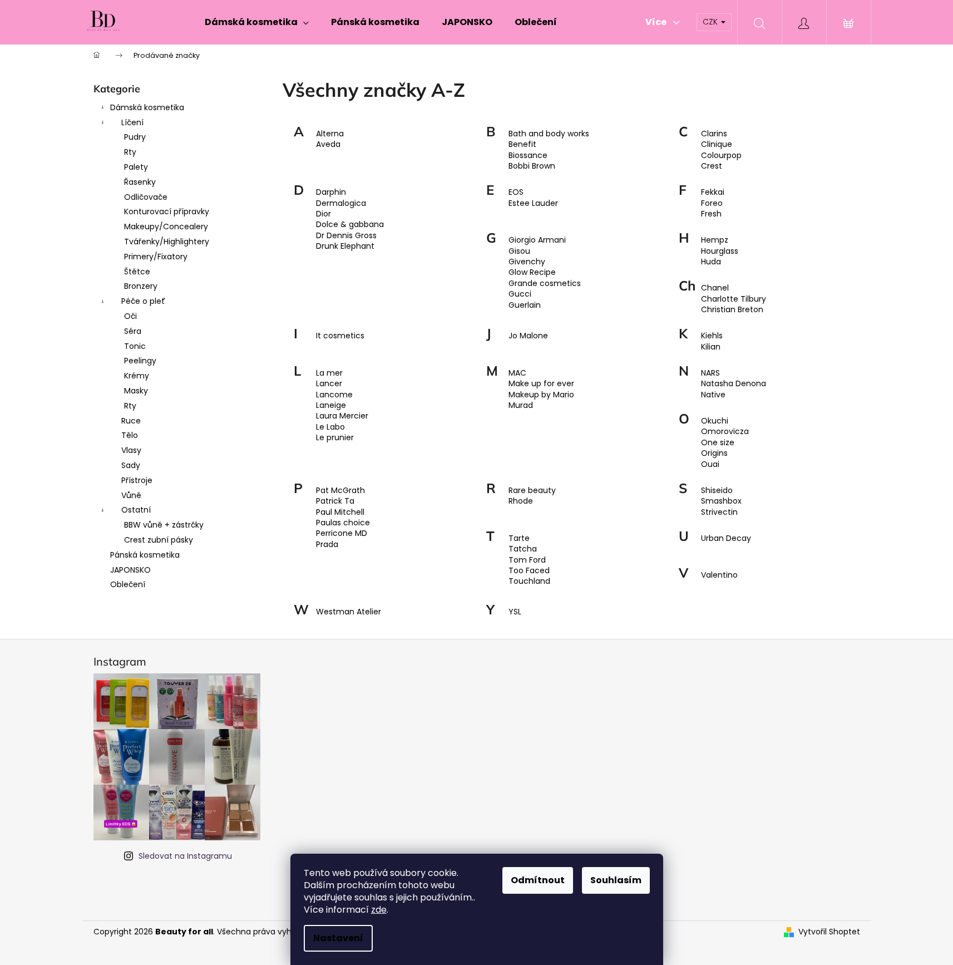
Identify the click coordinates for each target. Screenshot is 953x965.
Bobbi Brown (531, 166)
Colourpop (721, 155)
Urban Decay (726, 538)
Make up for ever (541, 383)
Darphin (331, 192)
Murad (520, 405)
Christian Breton (732, 309)
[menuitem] (257, 22)
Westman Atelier (348, 612)
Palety (136, 167)
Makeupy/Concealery (166, 226)
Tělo (129, 435)
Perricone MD (341, 533)
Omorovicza (725, 431)
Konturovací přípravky (166, 211)
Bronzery (140, 286)
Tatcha (522, 549)
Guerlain (524, 305)
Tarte (519, 538)
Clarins (714, 134)
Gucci (519, 294)
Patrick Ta (335, 501)
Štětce (137, 271)
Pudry (135, 136)
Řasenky (140, 182)
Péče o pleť (143, 301)
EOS (516, 192)
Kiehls (712, 336)
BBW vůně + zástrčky (164, 524)
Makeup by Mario (541, 395)
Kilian (710, 347)
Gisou (519, 251)
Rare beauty (532, 490)
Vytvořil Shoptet (829, 932)
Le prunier (335, 437)
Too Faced (529, 570)
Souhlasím (615, 880)
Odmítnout (538, 880)
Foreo (712, 203)
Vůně (131, 495)
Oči (130, 316)
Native (713, 395)
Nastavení (338, 938)
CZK (711, 21)
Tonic (135, 346)
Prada (327, 544)
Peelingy (140, 360)
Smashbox (721, 501)
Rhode (520, 501)
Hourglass (719, 251)
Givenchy (526, 262)
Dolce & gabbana (350, 224)
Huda (711, 262)
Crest (711, 166)
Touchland (529, 581)
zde (379, 909)
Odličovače (145, 197)
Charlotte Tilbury (733, 299)
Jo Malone (528, 336)
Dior (323, 214)
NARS (710, 373)
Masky (136, 390)
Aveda (328, 144)
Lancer (329, 383)
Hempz (714, 240)
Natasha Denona (733, 383)
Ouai (710, 464)
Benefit (522, 144)
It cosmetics (340, 336)
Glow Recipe (532, 272)
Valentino (719, 575)
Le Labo (330, 427)
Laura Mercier (342, 416)
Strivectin (719, 512)
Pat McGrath (340, 490)
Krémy (136, 375)
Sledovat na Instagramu (185, 855)
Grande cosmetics (544, 283)
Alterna (330, 134)
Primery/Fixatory (155, 256)
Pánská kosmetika (145, 554)
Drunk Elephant (345, 246)
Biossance (527, 155)
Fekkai (712, 192)
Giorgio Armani (537, 240)
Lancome (334, 395)
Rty (130, 151)
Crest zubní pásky (158, 539)
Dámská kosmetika (147, 107)
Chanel (715, 288)
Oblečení (127, 584)
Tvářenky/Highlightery (166, 241)
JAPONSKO (130, 569)
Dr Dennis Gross (346, 235)
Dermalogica (341, 203)
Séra (132, 331)
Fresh (711, 214)
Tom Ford (527, 560)
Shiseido (717, 490)
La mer (329, 373)
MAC (517, 373)
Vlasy (131, 450)
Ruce (131, 420)
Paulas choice (343, 523)
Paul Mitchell (340, 512)
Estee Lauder (533, 203)
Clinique (716, 144)
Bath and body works (548, 134)
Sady (130, 465)
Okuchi (714, 421)
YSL (514, 612)
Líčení (132, 122)
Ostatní (136, 509)
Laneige (331, 405)
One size (717, 442)
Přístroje (136, 480)
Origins (714, 453)
